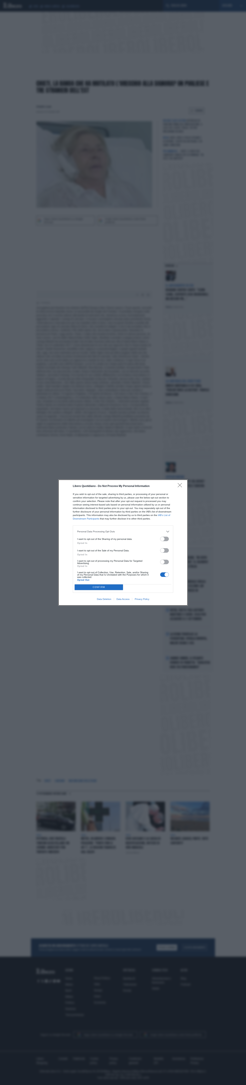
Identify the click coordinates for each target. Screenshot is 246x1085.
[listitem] (123, 531)
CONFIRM (99, 587)
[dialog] (123, 542)
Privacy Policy (142, 599)
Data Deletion (104, 599)
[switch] (164, 539)
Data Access (123, 599)
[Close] (181, 486)
